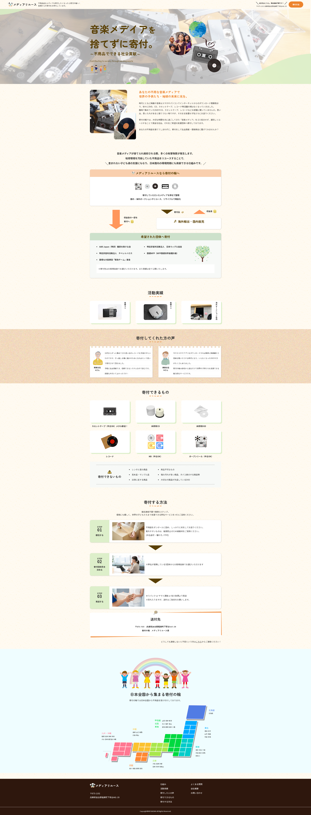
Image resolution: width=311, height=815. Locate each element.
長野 (166, 721)
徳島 (134, 768)
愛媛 (137, 768)
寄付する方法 (166, 801)
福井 (166, 724)
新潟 (170, 721)
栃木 (200, 753)
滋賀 (154, 767)
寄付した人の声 (167, 792)
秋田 (206, 737)
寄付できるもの (167, 797)
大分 (103, 739)
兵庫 (157, 764)
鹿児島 (110, 739)
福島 (209, 734)
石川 (163, 724)
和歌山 (161, 767)
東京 (197, 750)
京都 (160, 764)
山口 (137, 732)
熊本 (113, 736)
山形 (206, 734)
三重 (173, 727)
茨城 (197, 753)
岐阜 (170, 727)
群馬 (203, 753)
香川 (130, 768)
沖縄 (114, 739)
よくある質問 (196, 784)
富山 (170, 724)
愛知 (163, 727)
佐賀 (106, 736)
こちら (199, 641)
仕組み (163, 784)
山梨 (163, 721)
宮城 (209, 737)
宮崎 (106, 739)
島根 (134, 732)
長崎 (109, 736)
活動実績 (164, 788)
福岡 (103, 736)
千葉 (203, 750)
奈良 (157, 767)
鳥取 (140, 732)
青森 (206, 731)
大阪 (154, 764)
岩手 (209, 731)
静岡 (166, 727)
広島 (134, 735)
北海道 (211, 713)
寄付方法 (296, 4)
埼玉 (200, 750)
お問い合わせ (196, 792)
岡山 (137, 735)
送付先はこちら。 (265, 3)
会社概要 (195, 788)
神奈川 (198, 756)
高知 (140, 768)
